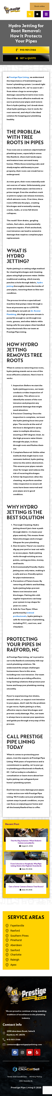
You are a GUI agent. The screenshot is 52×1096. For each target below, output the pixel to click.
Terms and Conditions (17, 1077)
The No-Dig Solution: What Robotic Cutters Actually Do (26, 842)
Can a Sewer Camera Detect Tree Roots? (26, 887)
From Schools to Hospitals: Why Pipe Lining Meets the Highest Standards (26, 865)
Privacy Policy (36, 1077)
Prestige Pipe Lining (19, 77)
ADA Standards (26, 1081)
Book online (40, 6)
